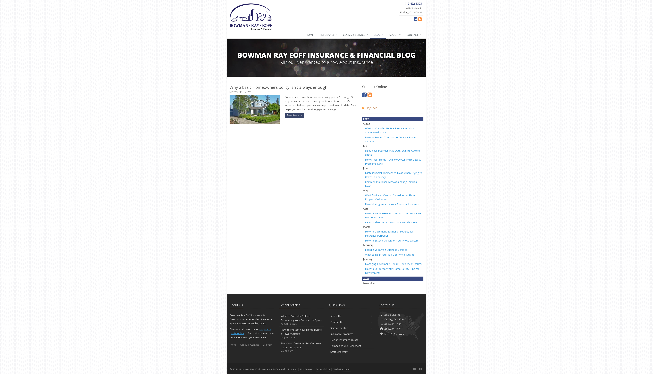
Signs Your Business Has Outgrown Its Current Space (301, 347)
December (369, 283)
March (367, 226)
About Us (335, 316)
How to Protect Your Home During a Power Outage (301, 333)
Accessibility (323, 369)
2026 (366, 119)
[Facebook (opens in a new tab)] (415, 19)
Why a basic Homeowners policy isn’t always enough (279, 87)
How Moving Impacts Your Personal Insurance (392, 204)
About (395, 34)
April (366, 208)
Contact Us (336, 322)
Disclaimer (306, 369)
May (365, 190)
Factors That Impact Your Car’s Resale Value (391, 222)
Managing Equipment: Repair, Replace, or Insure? (393, 263)
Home (310, 34)
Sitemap (267, 344)
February (368, 245)
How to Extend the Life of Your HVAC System (391, 240)
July (365, 145)
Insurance (328, 34)
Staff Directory (339, 351)
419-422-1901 (393, 329)
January (367, 259)
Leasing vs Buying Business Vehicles (386, 249)
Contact (413, 34)
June (365, 168)
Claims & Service (355, 34)
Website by (342, 369)
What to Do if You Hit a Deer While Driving (389, 254)
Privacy (292, 369)
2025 (366, 278)
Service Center (339, 328)
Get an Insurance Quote (344, 340)
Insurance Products (341, 334)
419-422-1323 (393, 324)
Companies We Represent (345, 345)
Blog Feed (371, 108)
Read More (293, 115)
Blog (378, 34)
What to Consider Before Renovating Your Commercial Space (301, 319)
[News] (420, 19)
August (367, 123)
